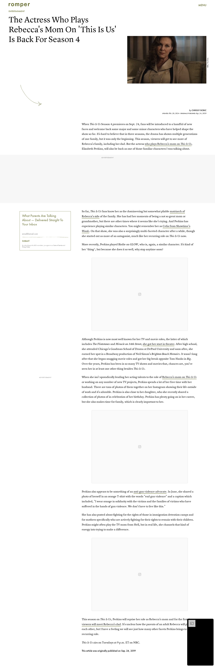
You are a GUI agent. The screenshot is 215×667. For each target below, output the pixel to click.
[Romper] (19, 5)
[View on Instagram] (139, 294)
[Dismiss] (210, 621)
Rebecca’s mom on (179, 377)
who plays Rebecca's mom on (168, 144)
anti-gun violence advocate (150, 491)
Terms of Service (58, 245)
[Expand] (190, 621)
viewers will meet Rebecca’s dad (101, 624)
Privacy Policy (26, 247)
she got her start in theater (158, 344)
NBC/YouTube (208, 63)
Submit (26, 241)
